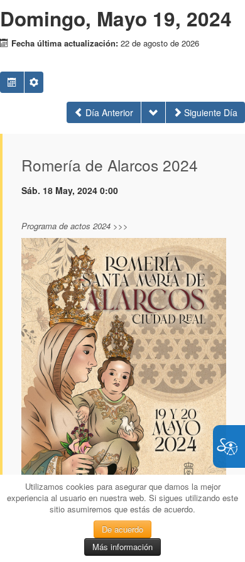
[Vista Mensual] (12, 82)
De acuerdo (122, 529)
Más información (122, 547)
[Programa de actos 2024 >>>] (123, 380)
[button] (33, 82)
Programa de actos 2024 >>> (74, 226)
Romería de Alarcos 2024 (109, 165)
